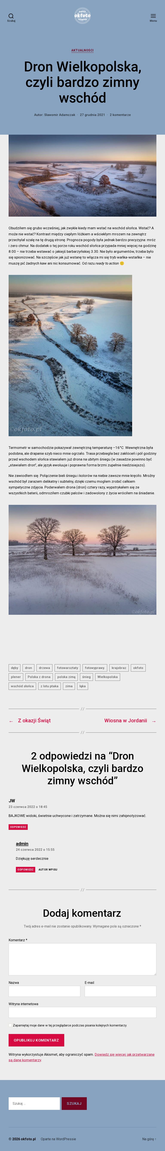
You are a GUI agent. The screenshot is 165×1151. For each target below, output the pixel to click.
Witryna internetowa (23, 1004)
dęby (14, 668)
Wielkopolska (108, 677)
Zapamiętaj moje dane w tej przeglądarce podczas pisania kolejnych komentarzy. (70, 1025)
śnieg (86, 677)
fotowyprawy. (95, 668)
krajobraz (119, 668)
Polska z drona (39, 677)
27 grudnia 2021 (92, 115)
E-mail (89, 983)
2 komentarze (120, 115)
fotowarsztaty (67, 668)
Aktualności (82, 50)
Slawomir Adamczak (59, 115)
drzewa (44, 668)
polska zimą (66, 677)
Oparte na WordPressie (58, 1139)
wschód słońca (22, 686)
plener (16, 677)
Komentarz (18, 940)
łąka (82, 686)
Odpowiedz (18, 827)
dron (28, 668)
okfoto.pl (28, 1139)
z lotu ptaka (49, 686)
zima (69, 686)
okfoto (138, 668)
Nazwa (14, 983)
